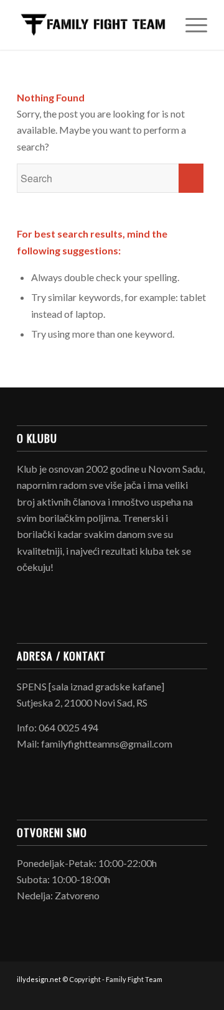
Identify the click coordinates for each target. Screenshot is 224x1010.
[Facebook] (179, 994)
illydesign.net (39, 979)
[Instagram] (198, 994)
